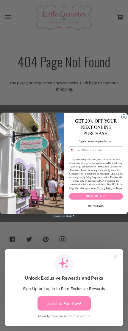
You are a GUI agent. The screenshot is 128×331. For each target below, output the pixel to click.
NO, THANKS (96, 206)
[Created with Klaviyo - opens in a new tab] (64, 216)
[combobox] (75, 150)
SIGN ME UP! (96, 196)
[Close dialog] (124, 116)
